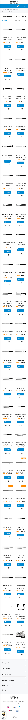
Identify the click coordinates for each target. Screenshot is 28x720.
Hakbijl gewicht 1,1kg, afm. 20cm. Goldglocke (20, 303)
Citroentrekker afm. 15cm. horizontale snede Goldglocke (20, 185)
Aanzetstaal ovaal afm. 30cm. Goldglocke (7, 68)
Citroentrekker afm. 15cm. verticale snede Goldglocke (7, 214)
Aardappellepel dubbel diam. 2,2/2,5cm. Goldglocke (7, 98)
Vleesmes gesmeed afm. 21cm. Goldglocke (20, 557)
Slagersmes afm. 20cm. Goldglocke (7, 499)
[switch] (3, 718)
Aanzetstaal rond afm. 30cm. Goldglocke (21, 39)
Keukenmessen (16, 9)
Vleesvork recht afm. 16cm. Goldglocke (7, 615)
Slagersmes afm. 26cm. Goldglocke (20, 499)
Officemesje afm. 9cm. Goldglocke (20, 415)
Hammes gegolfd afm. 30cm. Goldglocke (20, 332)
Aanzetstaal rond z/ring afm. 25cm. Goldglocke (7, 39)
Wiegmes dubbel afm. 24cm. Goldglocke (20, 615)
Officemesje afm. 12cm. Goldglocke (7, 443)
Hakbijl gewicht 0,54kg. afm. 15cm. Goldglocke (7, 303)
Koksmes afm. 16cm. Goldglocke (21, 360)
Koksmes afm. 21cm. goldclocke (7, 388)
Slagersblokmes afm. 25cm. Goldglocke (7, 471)
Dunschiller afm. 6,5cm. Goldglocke (21, 243)
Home (3, 9)
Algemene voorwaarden (19, 701)
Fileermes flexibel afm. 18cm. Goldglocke (7, 274)
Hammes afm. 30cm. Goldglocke (7, 360)
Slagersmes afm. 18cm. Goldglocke (20, 471)
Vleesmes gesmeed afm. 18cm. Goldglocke (7, 557)
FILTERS (5, 20)
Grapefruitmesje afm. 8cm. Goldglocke (20, 273)
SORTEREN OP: (18, 20)
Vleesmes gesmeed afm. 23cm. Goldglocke (7, 587)
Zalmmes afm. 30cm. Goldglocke (7, 643)
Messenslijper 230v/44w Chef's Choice (20, 644)
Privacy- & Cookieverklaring (11, 703)
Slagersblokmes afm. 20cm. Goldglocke (20, 443)
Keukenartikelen (8, 9)
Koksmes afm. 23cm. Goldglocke (21, 388)
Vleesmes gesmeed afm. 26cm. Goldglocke (20, 587)
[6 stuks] (20, 463)
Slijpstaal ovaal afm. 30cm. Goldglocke (20, 68)
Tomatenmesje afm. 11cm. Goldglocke (7, 527)
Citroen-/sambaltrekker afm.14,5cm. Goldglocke (8, 244)
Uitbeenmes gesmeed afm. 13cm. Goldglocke (20, 527)
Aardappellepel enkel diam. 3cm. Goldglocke (20, 98)
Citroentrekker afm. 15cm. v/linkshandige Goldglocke (20, 214)
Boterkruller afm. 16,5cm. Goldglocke (7, 155)
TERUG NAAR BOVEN (14, 718)
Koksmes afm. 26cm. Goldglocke (7, 415)
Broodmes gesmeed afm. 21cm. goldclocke (7, 185)
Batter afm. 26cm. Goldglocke (20, 127)
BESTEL (8, 46)
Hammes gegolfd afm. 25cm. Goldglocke (7, 332)
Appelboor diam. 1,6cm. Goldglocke (7, 127)
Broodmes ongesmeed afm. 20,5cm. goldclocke (20, 155)
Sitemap (21, 703)
